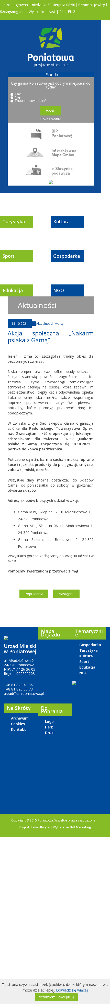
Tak (18, 94)
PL (61, 11)
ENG (71, 11)
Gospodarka (66, 256)
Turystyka (14, 221)
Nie (17, 97)
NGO (58, 290)
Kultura (61, 221)
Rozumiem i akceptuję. (56, 997)
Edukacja (13, 290)
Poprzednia (34, 593)
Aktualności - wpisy (49, 323)
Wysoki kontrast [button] (41, 11)
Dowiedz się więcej (72, 990)
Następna (66, 593)
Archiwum (20, 718)
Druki (49, 732)
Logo (49, 721)
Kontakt (18, 729)
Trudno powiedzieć (30, 100)
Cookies (18, 723)
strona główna (15, 4)
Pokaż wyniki (50, 118)
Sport (9, 256)
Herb (49, 727)
